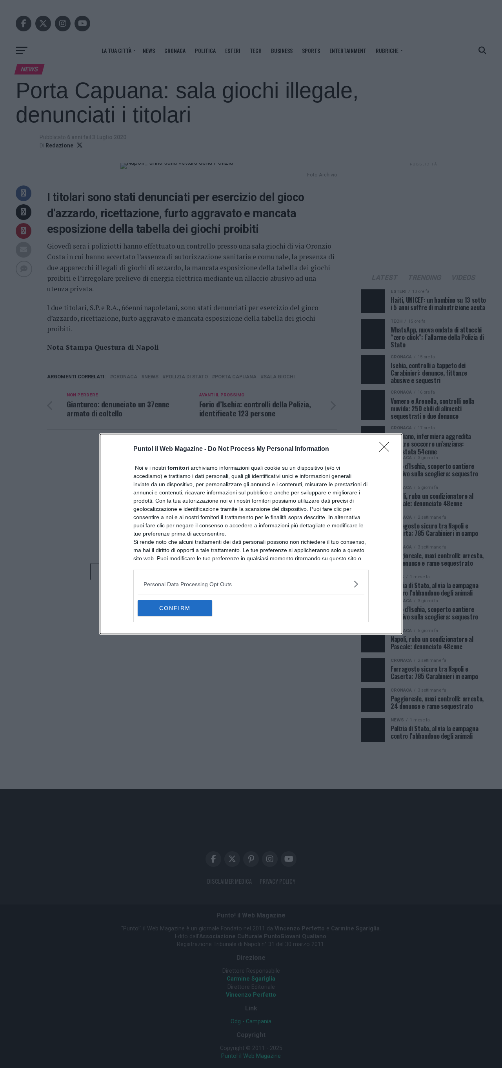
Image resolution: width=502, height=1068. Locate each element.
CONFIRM (175, 608)
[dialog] (251, 534)
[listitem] (251, 584)
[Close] (386, 449)
